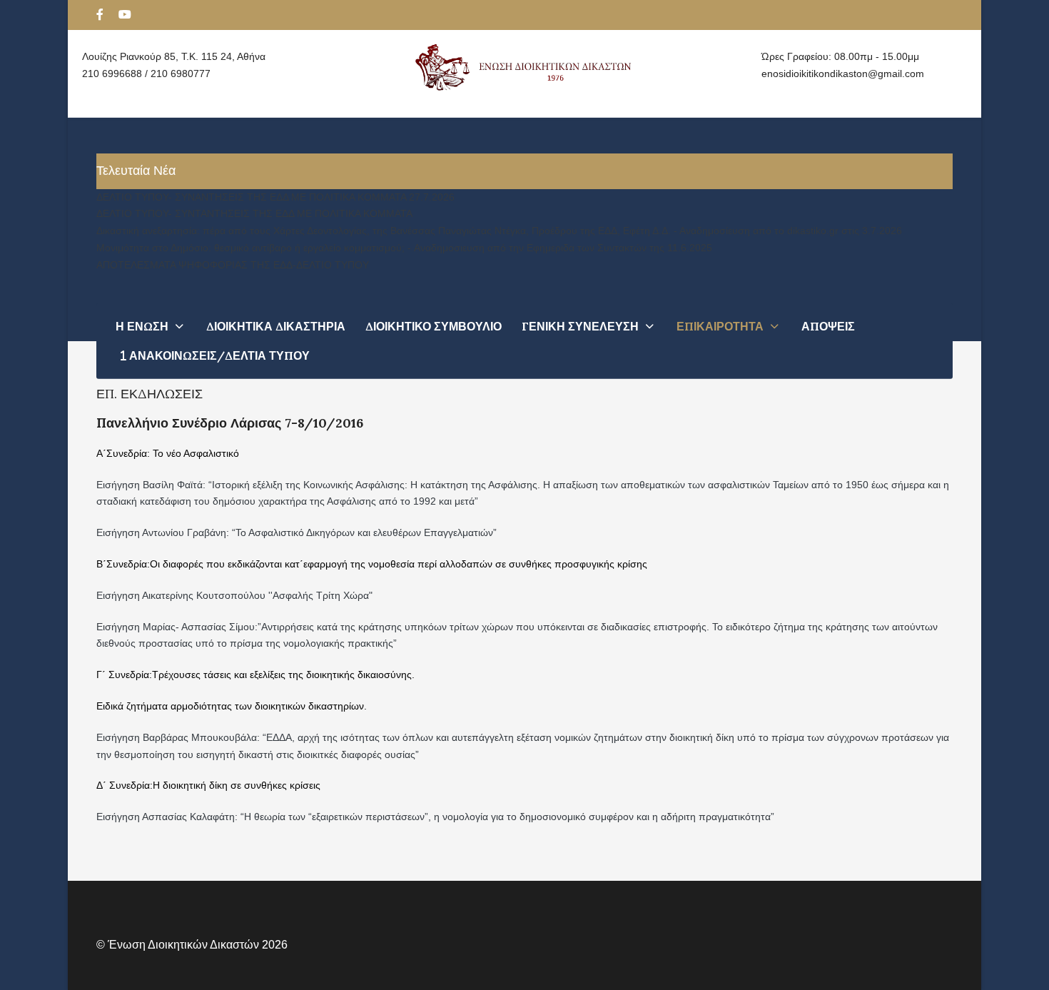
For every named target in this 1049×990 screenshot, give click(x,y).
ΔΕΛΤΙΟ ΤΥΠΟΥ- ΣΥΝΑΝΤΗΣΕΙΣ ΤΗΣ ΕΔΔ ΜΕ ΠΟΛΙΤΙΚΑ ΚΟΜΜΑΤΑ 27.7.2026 (275, 197)
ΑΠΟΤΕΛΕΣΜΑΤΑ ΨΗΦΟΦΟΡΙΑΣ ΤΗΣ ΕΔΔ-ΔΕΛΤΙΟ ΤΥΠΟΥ (232, 265)
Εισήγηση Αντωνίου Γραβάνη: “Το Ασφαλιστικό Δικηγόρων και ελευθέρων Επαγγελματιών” (296, 532)
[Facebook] (99, 15)
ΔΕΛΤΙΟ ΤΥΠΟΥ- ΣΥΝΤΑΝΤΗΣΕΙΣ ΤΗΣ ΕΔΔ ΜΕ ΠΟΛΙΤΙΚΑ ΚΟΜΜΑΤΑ (254, 213)
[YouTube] (124, 15)
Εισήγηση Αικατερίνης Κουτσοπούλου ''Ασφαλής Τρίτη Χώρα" (234, 595)
